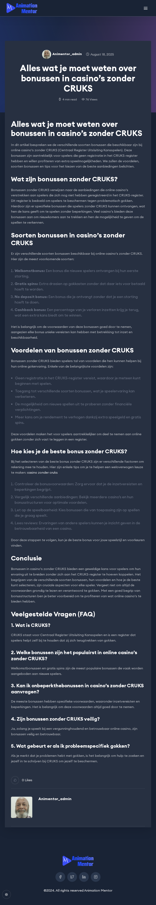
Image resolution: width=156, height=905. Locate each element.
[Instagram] (96, 877)
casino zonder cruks (42, 472)
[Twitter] (72, 877)
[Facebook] (60, 877)
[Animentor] (21, 8)
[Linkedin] (84, 877)
